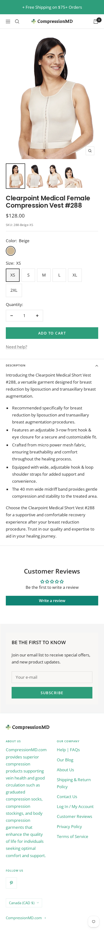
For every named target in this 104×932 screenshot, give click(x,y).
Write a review (52, 600)
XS (12, 275)
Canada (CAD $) (21, 902)
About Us (65, 769)
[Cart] (95, 21)
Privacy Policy (69, 826)
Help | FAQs (68, 749)
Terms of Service (72, 836)
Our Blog (65, 760)
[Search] (17, 21)
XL (75, 275)
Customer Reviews (74, 816)
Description (16, 365)
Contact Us (67, 796)
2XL (13, 290)
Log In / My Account (75, 806)
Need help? (16, 347)
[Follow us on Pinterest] (11, 882)
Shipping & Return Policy (74, 783)
